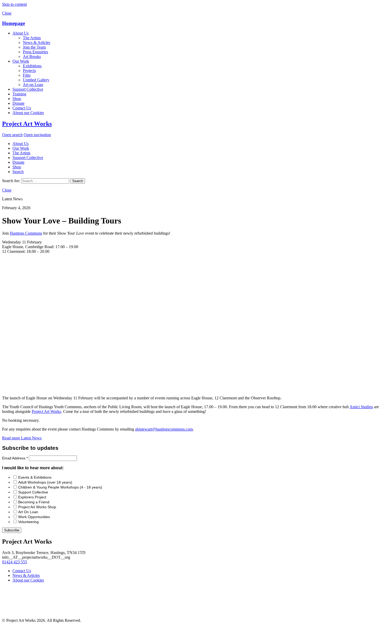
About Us (20, 33)
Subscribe (11, 530)
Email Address (15, 458)
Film (26, 75)
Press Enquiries (35, 52)
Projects (29, 70)
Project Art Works (27, 123)
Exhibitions (32, 66)
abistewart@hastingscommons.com (164, 429)
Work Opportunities (34, 517)
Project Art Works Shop (37, 507)
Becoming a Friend (33, 502)
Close (6, 13)
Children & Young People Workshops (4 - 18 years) (60, 487)
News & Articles (36, 42)
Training (19, 94)
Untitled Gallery (36, 80)
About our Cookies (28, 112)
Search (18, 171)
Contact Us (21, 108)
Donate (18, 103)
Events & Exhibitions (34, 477)
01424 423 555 (14, 562)
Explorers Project (32, 497)
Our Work (20, 61)
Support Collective (27, 89)
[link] (46, 411)
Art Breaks (32, 56)
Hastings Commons (26, 233)
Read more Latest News (22, 438)
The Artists (32, 38)
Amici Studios (361, 407)
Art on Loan (33, 84)
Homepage (13, 23)
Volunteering (28, 522)
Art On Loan (28, 512)
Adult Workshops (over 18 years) (45, 482)
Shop (16, 98)
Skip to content (14, 4)
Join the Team (34, 47)
